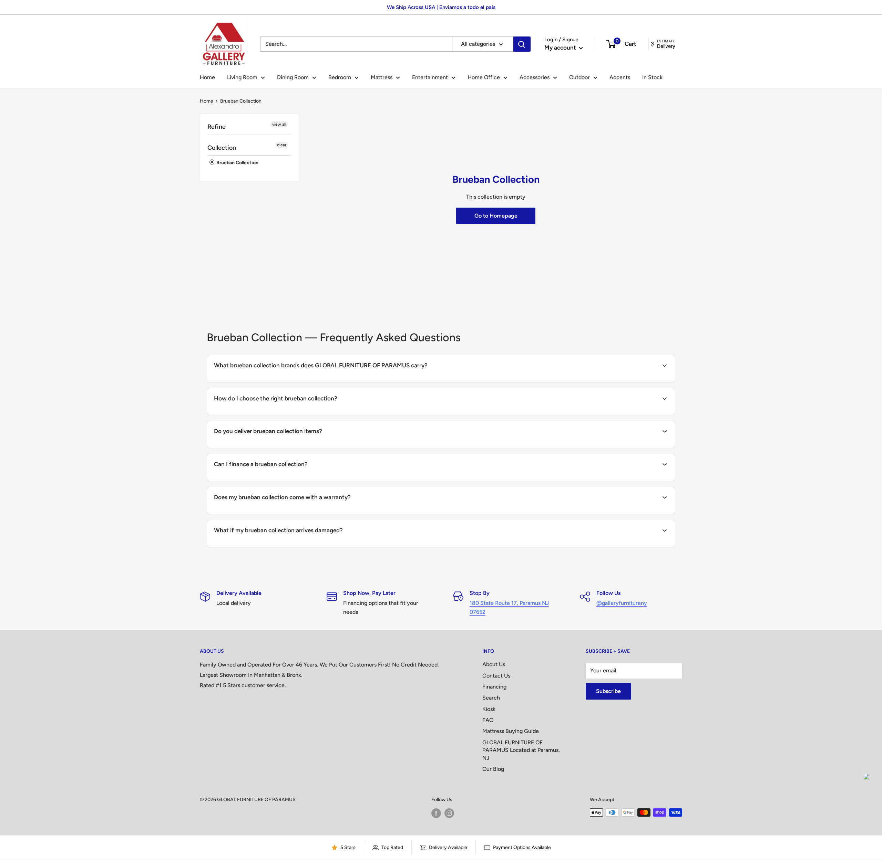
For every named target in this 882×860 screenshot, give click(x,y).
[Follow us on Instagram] (449, 813)
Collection (221, 147)
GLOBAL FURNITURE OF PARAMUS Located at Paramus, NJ (521, 750)
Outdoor (579, 77)
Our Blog (493, 769)
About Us (493, 664)
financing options (269, 480)
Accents (619, 77)
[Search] (522, 44)
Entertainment (430, 77)
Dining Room (293, 77)
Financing (494, 686)
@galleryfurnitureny (621, 603)
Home (207, 77)
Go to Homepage (495, 215)
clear (281, 145)
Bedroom (339, 77)
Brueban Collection (236, 163)
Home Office (484, 77)
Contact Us (496, 675)
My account (560, 47)
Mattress (381, 77)
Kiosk (488, 709)
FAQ (488, 720)
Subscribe (608, 691)
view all (279, 124)
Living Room (242, 77)
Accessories (535, 77)
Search (491, 697)
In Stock (652, 77)
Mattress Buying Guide (510, 731)
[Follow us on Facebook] (436, 813)
